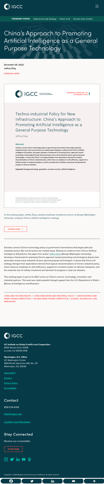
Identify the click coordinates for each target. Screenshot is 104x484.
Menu (97, 6)
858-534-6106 (11, 407)
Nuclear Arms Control (82, 18)
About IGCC (10, 373)
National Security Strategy (44, 18)
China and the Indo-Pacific (17, 295)
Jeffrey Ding (55, 253)
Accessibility (10, 388)
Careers (8, 378)
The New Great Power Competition (50, 298)
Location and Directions (17, 422)
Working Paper (11, 73)
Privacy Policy (11, 383)
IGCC (13, 7)
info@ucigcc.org (13, 414)
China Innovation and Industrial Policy (54, 295)
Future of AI (65, 18)
